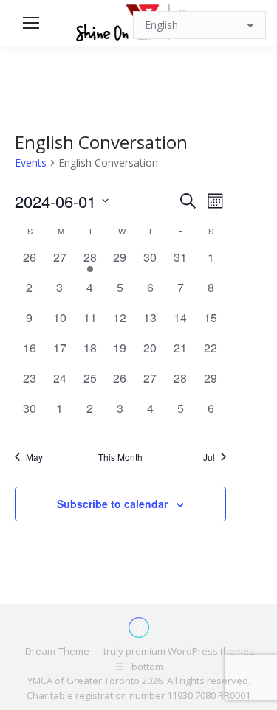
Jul (209, 457)
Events (31, 163)
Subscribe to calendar (112, 503)
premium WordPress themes (190, 651)
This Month (120, 457)
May (34, 457)
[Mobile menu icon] (31, 23)
